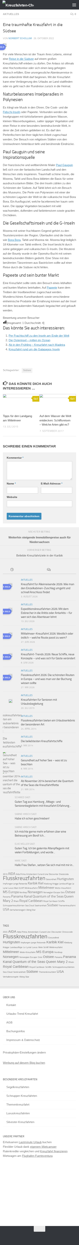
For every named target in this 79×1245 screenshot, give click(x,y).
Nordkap (23, 892)
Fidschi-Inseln (11, 112)
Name (11, 483)
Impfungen (8, 884)
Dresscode (64, 874)
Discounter (53, 874)
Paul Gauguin (64, 165)
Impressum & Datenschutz (23, 1040)
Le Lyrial (27, 947)
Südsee (27, 370)
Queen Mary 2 (57, 962)
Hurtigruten (65, 879)
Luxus (10, 888)
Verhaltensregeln (18, 910)
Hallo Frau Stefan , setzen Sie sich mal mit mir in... (44, 865)
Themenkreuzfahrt (67, 905)
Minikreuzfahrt (31, 888)
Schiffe (61, 901)
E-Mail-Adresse (51, 483)
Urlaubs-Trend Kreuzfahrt (22, 1013)
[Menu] (74, 4)
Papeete (52, 287)
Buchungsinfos (15, 1031)
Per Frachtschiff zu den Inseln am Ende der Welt (39, 335)
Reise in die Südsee (21, 58)
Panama (7, 897)
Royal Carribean (50, 901)
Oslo (63, 892)
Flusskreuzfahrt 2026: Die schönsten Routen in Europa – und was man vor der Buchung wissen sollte (47, 679)
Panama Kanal (21, 896)
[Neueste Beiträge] (12, 570)
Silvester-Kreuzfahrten (20, 1122)
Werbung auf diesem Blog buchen (24, 1062)
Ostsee (70, 892)
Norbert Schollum (20, 38)
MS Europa (11, 892)
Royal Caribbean (31, 901)
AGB (9, 1022)
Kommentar (15, 457)
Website (12, 497)
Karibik (33, 883)
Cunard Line (43, 874)
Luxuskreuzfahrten (18, 1113)
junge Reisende (20, 884)
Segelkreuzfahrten (17, 1087)
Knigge (55, 884)
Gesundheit (51, 879)
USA (6, 909)
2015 (5, 874)
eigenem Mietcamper (43, 1146)
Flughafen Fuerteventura (37, 1155)
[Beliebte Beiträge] (30, 570)
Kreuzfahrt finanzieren (53, 1151)
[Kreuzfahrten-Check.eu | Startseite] (23, 5)
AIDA (11, 874)
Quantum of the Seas (48, 896)
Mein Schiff (19, 888)
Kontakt (11, 1005)
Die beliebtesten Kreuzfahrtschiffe (42, 741)
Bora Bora (14, 239)
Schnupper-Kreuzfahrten (21, 1095)
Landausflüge (65, 884)
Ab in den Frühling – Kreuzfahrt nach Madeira (37, 344)
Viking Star (31, 910)
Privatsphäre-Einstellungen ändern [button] (24, 1052)
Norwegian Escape (51, 892)
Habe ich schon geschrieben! (32, 818)
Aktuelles (11, 14)
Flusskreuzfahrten (24, 878)
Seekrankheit (41, 905)
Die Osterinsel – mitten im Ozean (29, 340)
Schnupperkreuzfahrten (14, 905)
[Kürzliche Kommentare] (49, 570)
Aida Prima (21, 874)
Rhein (16, 901)
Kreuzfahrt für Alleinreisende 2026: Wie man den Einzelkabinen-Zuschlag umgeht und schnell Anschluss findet (47, 588)
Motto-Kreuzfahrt (63, 888)
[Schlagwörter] (67, 570)
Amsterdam (31, 874)
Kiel (40, 883)
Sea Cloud (29, 905)
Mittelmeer (46, 888)
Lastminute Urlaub (30, 1142)
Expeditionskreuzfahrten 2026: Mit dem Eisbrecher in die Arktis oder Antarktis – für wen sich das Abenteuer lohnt (46, 613)
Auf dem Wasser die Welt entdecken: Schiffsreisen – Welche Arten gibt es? (55, 420)
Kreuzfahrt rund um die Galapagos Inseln (34, 349)
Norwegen (35, 892)
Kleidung (48, 884)
